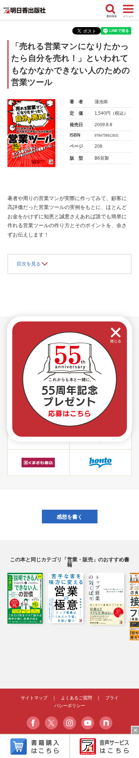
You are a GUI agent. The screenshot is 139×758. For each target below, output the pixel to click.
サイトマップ (34, 697)
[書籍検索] (111, 9)
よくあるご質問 (76, 697)
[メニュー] (128, 9)
